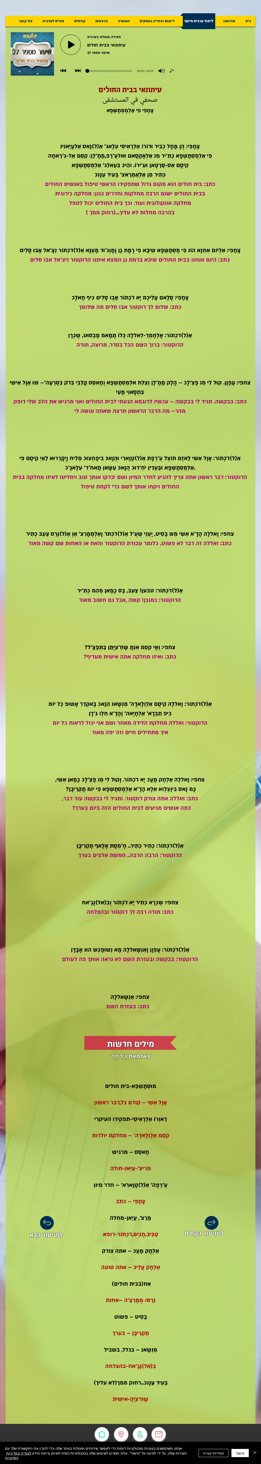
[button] (157, 21)
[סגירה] (255, 1453)
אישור (240, 1453)
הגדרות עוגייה (213, 1453)
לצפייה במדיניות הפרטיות (18, 1455)
